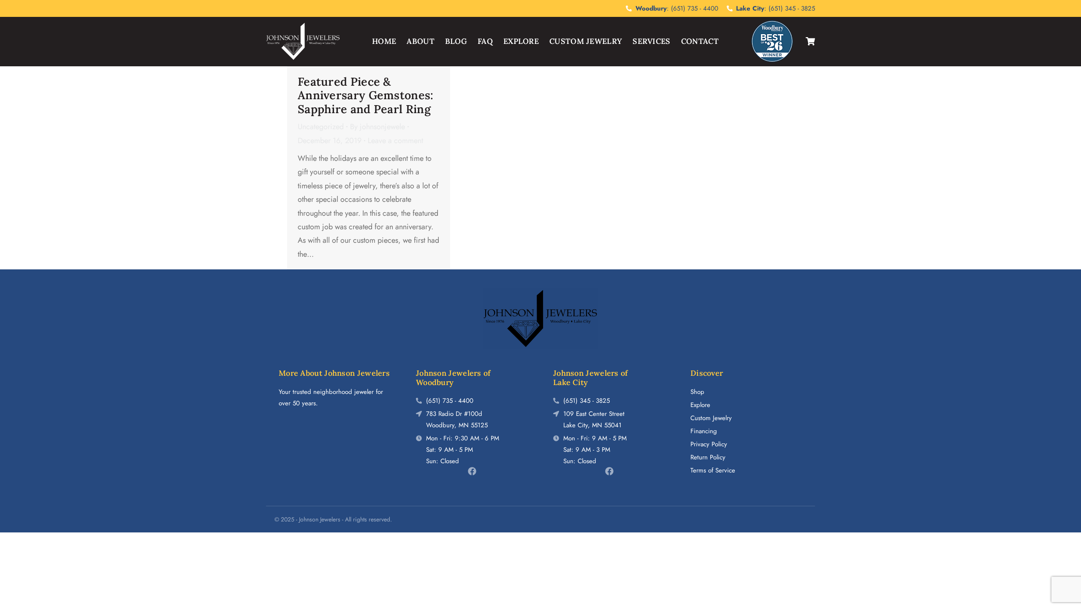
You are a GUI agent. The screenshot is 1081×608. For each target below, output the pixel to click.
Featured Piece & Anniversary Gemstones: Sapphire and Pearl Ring (366, 95)
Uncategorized (321, 126)
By (377, 126)
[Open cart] (810, 41)
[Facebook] (472, 471)
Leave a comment (395, 140)
